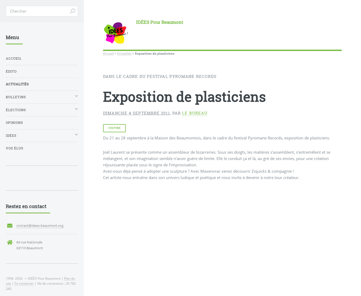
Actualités (124, 53)
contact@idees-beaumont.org (39, 225)
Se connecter (24, 283)
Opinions (14, 123)
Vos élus (14, 148)
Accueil (108, 53)
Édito (11, 71)
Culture (114, 127)
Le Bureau (194, 113)
